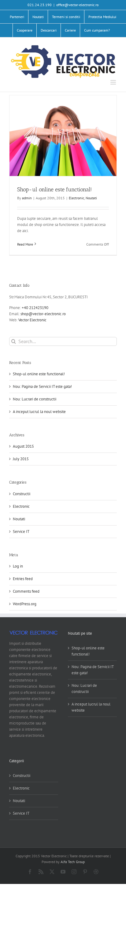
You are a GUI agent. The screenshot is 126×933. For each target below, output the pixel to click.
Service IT (21, 531)
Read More (25, 244)
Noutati (91, 198)
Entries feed (23, 578)
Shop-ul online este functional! (54, 189)
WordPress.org (24, 603)
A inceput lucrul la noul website (39, 411)
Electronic (76, 198)
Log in (18, 566)
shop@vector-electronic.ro (43, 313)
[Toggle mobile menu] (113, 82)
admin (27, 198)
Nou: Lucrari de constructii (34, 399)
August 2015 (23, 446)
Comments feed (26, 591)
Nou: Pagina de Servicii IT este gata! (42, 386)
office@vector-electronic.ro (77, 4)
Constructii (21, 493)
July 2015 (21, 458)
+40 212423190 (35, 307)
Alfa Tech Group (73, 861)
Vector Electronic (32, 320)
